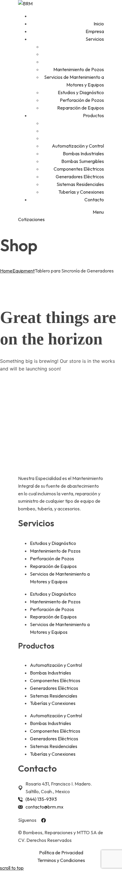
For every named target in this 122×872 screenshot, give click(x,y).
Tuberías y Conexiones (53, 703)
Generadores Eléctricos (54, 688)
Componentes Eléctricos (55, 680)
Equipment (23, 271)
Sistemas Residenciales (53, 696)
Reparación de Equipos (53, 566)
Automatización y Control (56, 665)
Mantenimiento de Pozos (55, 551)
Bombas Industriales (50, 673)
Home (6, 271)
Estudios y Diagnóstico (53, 543)
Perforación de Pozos (52, 558)
